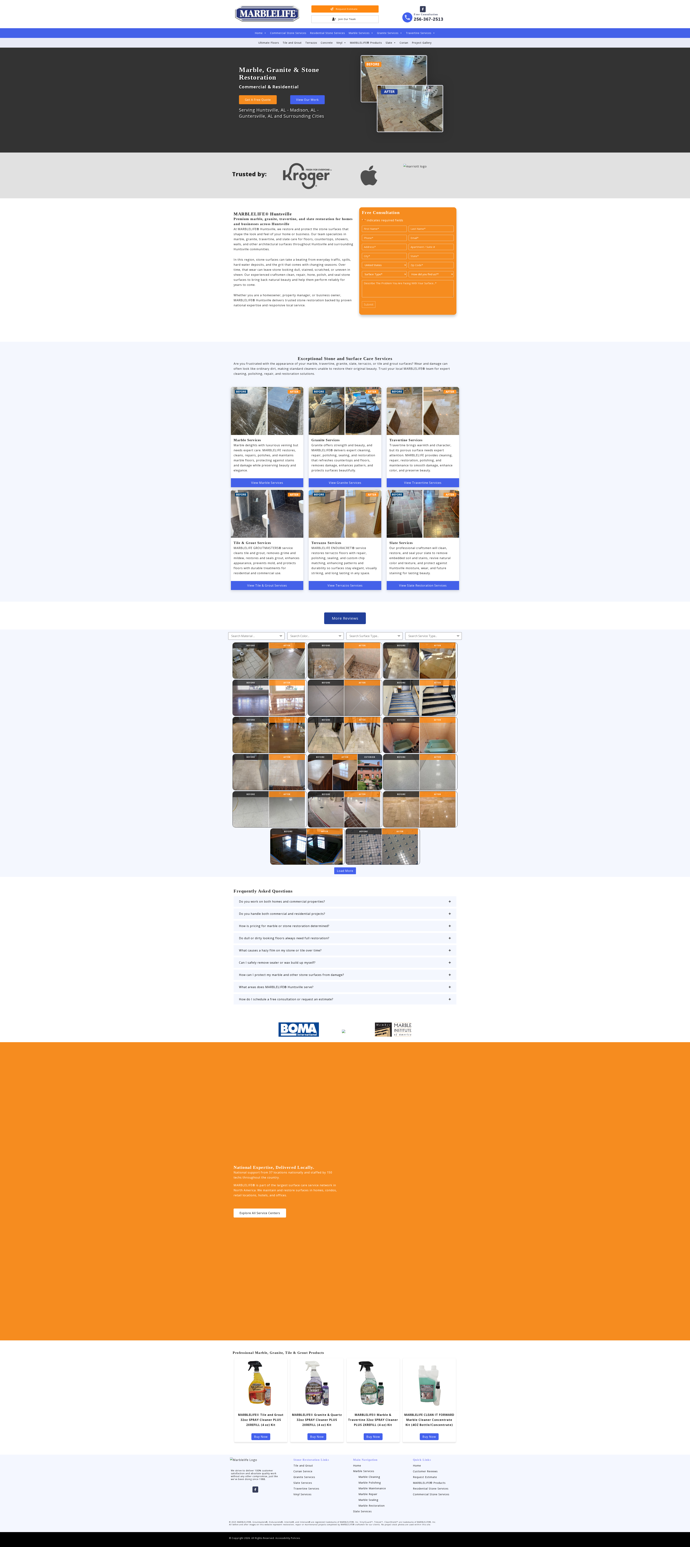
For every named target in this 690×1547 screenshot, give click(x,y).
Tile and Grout (292, 42)
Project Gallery (422, 42)
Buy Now (261, 1437)
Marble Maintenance (372, 1488)
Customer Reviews (425, 1471)
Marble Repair (367, 1494)
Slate (389, 42)
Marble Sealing (368, 1500)
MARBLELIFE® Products (366, 42)
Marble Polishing (369, 1482)
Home (259, 33)
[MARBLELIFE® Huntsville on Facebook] (423, 9)
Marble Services (359, 33)
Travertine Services (418, 33)
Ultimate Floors (268, 42)
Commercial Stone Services (288, 33)
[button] (345, 901)
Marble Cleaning (369, 1477)
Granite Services (388, 33)
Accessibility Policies (287, 1538)
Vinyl (339, 42)
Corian (404, 42)
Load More (345, 871)
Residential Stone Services (327, 33)
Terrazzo (311, 42)
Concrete (327, 42)
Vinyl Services (302, 1494)
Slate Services (302, 1482)
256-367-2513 (428, 19)
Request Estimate (425, 1477)
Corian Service (302, 1471)
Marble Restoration (371, 1505)
